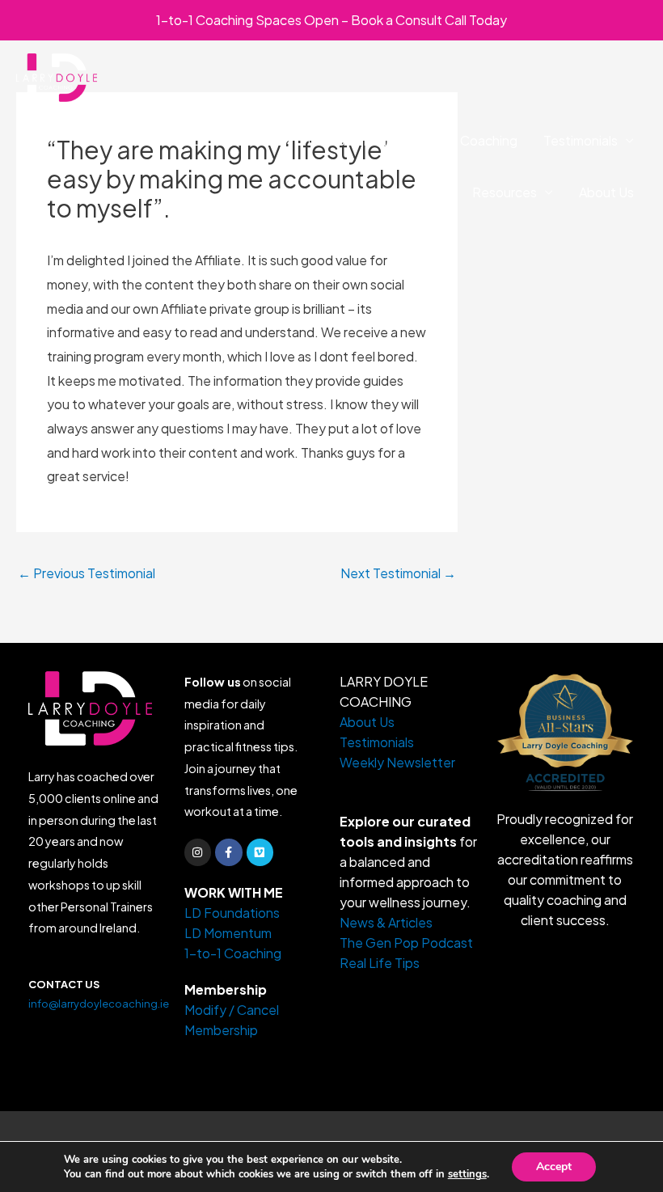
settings (467, 1174)
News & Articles (386, 922)
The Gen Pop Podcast (406, 942)
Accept (554, 1166)
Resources (504, 192)
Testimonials (580, 140)
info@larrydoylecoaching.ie (98, 1003)
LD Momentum (351, 140)
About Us (606, 192)
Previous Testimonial (86, 572)
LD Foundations (233, 140)
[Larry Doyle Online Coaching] (56, 75)
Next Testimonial (398, 572)
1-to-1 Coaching (468, 140)
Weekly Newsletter (397, 762)
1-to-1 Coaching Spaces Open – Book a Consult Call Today (331, 19)
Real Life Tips (380, 962)
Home (142, 140)
